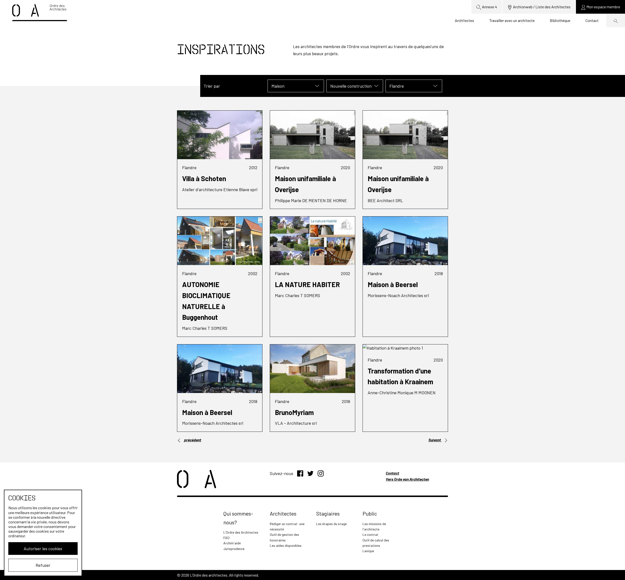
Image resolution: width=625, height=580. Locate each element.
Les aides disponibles (286, 545)
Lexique (368, 551)
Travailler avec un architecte (512, 20)
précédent (192, 439)
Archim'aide (232, 543)
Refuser (43, 565)
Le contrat (370, 534)
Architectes (464, 20)
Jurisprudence (233, 549)
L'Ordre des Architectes (240, 532)
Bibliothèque (560, 20)
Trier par (212, 86)
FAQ (226, 538)
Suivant (435, 439)
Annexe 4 (489, 6)
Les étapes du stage (331, 524)
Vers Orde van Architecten (407, 479)
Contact (592, 20)
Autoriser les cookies (43, 548)
